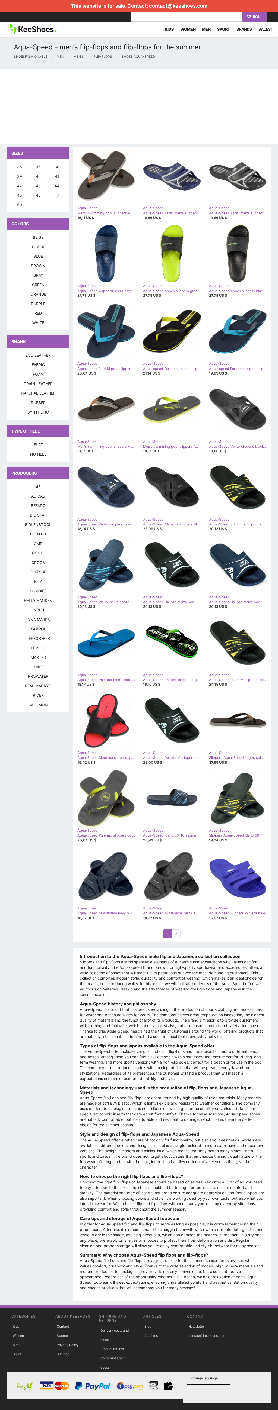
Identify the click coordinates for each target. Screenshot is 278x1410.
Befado (38, 505)
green (38, 284)
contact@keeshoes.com (178, 6)
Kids (16, 1326)
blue (38, 256)
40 (38, 176)
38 (57, 166)
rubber (38, 402)
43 (38, 185)
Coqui (38, 553)
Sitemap (63, 1354)
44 (57, 185)
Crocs (38, 562)
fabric (38, 364)
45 (19, 195)
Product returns (112, 1349)
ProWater (38, 676)
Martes (38, 657)
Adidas (38, 496)
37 (38, 166)
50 (19, 204)
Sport (17, 1354)
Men (16, 1345)
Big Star (38, 515)
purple (38, 303)
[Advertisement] (139, 106)
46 (38, 195)
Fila (38, 581)
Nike (38, 666)
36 (19, 166)
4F (38, 486)
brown (38, 265)
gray (38, 275)
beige (38, 237)
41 (57, 176)
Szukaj (254, 16)
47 (57, 195)
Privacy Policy (68, 1345)
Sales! (265, 29)
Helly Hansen (38, 600)
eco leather (38, 355)
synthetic (38, 412)
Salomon (38, 704)
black (38, 246)
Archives (151, 1336)
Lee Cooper (38, 638)
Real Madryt (38, 685)
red (38, 313)
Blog (147, 1326)
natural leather (38, 393)
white (38, 322)
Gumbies (38, 591)
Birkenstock (38, 524)
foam (38, 374)
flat (38, 444)
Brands (244, 29)
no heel (38, 454)
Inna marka (38, 619)
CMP (38, 543)
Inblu (38, 610)
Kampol (38, 629)
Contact (63, 1326)
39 (19, 176)
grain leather (38, 383)
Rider (38, 695)
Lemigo (38, 648)
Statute (62, 1336)
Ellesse (38, 572)
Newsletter (196, 1326)
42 (19, 185)
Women (18, 1336)
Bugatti (38, 534)
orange (38, 294)
